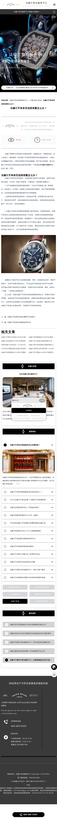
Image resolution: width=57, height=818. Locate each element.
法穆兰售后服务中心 (36, 3)
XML (28, 785)
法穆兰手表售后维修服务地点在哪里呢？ (25, 445)
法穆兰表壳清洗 (42, 601)
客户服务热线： (28, 778)
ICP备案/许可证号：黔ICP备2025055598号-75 (28, 781)
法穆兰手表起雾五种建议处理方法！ (23, 538)
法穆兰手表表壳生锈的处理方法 (19, 322)
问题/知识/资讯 (35, 100)
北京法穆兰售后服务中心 (28, 374)
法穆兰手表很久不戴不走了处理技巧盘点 (25, 554)
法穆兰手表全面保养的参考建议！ (22, 546)
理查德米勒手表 (15, 587)
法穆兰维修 (45, 165)
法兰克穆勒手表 (15, 594)
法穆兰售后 (15, 601)
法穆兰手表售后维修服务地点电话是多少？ (26, 492)
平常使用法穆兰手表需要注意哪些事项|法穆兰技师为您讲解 (32, 523)
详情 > (18, 484)
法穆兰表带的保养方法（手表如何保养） (25, 507)
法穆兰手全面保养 (42, 587)
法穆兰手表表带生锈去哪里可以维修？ (21, 317)
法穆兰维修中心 (9, 229)
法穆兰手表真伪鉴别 (42, 594)
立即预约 (29, 410)
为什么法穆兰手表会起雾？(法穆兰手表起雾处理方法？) (30, 499)
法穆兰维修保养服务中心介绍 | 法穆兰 (24, 515)
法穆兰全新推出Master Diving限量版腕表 (25, 531)
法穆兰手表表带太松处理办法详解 (22, 562)
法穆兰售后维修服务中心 (19, 100)
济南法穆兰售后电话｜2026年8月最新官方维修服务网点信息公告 (25, 345)
